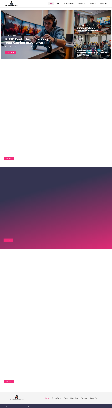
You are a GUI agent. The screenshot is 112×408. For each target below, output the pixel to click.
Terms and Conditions (71, 398)
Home (51, 3)
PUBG (58, 3)
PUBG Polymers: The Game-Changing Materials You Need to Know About (92, 52)
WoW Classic (82, 3)
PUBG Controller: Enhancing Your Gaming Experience (26, 41)
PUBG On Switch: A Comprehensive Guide (87, 29)
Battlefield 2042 (69, 3)
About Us (93, 3)
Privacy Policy (56, 398)
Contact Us (103, 3)
